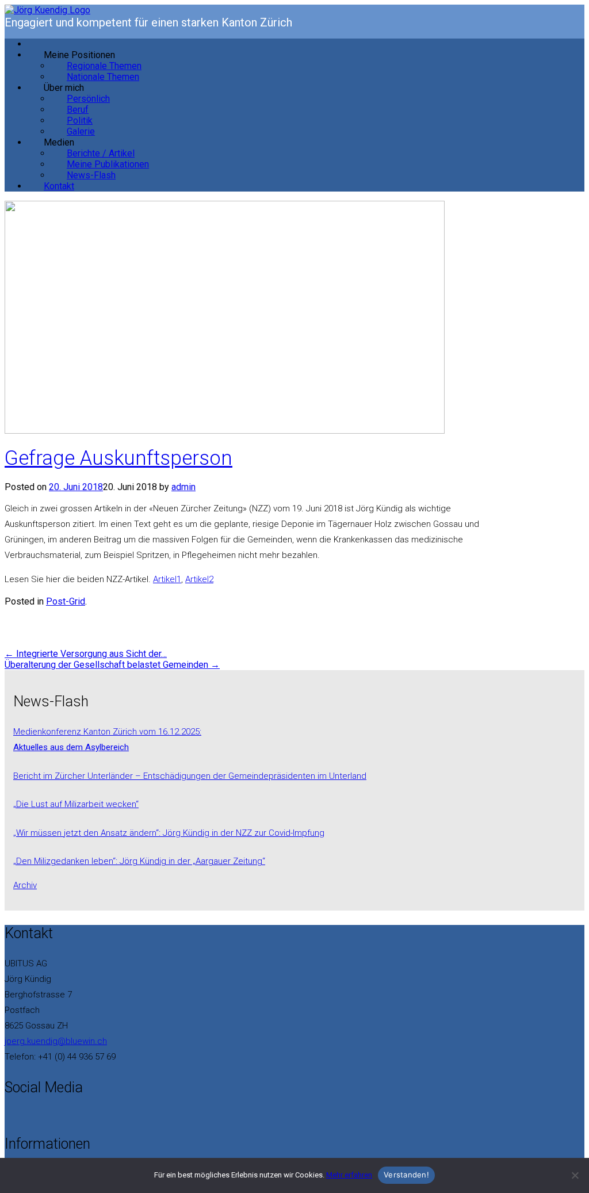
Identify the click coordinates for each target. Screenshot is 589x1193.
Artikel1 (167, 579)
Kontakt (59, 186)
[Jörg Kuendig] (47, 10)
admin (183, 486)
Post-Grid (65, 601)
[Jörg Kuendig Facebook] (8, 1115)
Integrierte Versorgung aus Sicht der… (86, 653)
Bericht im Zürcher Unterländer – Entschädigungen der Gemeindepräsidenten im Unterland (189, 776)
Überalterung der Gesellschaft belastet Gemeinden (112, 664)
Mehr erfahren (349, 1175)
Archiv (25, 885)
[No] (574, 1175)
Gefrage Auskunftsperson (118, 458)
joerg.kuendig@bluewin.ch (56, 1041)
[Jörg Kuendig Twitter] (15, 1115)
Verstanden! (406, 1174)
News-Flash (91, 175)
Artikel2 (199, 579)
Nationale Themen (103, 76)
